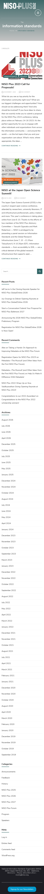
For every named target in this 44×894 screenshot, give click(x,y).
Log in (4, 837)
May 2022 (6, 608)
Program (23, 76)
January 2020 (7, 730)
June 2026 (6, 432)
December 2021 (8, 633)
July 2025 (6, 456)
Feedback (6, 777)
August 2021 (7, 651)
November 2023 (8, 541)
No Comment (25, 92)
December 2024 (8, 481)
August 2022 (7, 596)
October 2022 (8, 584)
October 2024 (8, 493)
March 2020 (7, 718)
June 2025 (6, 462)
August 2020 (7, 706)
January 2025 (7, 474)
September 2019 (9, 754)
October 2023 (8, 547)
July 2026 (6, 426)
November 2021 (8, 639)
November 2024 (8, 487)
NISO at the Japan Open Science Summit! (21, 192)
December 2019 (8, 736)
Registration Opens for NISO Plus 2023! (19, 357)
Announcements (10, 76)
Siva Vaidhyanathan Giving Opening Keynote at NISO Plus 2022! (20, 386)
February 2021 (8, 675)
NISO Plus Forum (9, 808)
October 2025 (8, 450)
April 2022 (6, 614)
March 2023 (7, 560)
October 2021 (8, 645)
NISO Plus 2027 (9, 802)
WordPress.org (8, 855)
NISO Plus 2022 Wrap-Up (13, 383)
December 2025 (8, 444)
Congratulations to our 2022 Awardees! (19, 396)
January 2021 (7, 681)
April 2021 (6, 663)
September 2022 (9, 590)
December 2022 (8, 572)
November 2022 (8, 578)
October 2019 (8, 748)
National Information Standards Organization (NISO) (21, 869)
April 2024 (6, 523)
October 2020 (8, 700)
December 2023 (8, 535)
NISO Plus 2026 (9, 796)
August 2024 (7, 499)
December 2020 (8, 687)
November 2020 (8, 694)
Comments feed (8, 849)
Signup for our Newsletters (22, 889)
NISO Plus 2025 (9, 790)
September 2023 (9, 554)
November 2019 (8, 742)
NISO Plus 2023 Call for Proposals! (16, 85)
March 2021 (7, 669)
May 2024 (6, 517)
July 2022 (6, 602)
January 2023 (7, 566)
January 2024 (7, 529)
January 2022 (7, 627)
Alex (3, 347)
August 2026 (7, 420)
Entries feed (7, 843)
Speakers (5, 820)
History (5, 784)
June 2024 (6, 511)
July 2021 (6, 657)
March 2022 (7, 621)
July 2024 (6, 505)
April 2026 (6, 438)
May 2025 (6, 468)
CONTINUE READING (10, 146)
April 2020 (6, 712)
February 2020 (8, 724)
